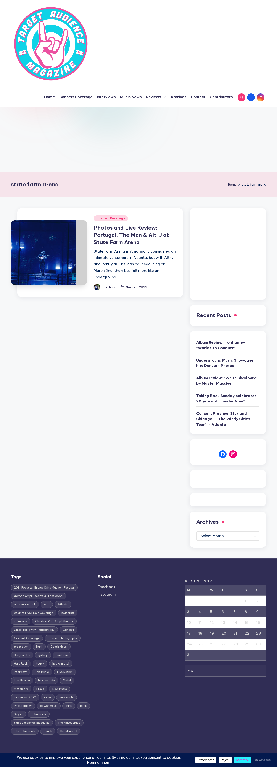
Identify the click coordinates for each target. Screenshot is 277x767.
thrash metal (68, 731)
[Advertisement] (138, 139)
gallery (43, 655)
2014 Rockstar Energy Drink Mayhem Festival (44, 587)
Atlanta (63, 604)
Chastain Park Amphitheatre (54, 621)
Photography (23, 705)
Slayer (18, 714)
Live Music (42, 672)
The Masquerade (69, 722)
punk (69, 705)
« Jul (191, 670)
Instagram (107, 594)
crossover (21, 646)
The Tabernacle (24, 731)
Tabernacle (38, 714)
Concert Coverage (110, 218)
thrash (47, 731)
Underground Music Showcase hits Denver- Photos (224, 363)
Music (40, 689)
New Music (59, 689)
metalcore (21, 689)
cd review (20, 621)
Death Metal (59, 646)
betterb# (67, 613)
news (47, 697)
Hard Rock (21, 663)
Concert (68, 629)
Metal (67, 680)
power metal (48, 705)
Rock (83, 705)
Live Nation (64, 672)
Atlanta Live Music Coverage (33, 613)
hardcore (62, 655)
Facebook (106, 586)
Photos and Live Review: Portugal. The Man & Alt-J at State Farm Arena (131, 234)
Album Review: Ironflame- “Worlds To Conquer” (220, 345)
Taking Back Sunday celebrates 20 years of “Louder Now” (226, 398)
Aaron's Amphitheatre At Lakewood (38, 596)
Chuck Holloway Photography (34, 629)
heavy (40, 663)
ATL (47, 604)
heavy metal (60, 663)
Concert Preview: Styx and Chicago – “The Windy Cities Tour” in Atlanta (223, 419)
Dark (39, 646)
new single (67, 697)
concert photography (62, 638)
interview (20, 672)
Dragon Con (22, 655)
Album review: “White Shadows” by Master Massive (226, 381)
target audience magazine (32, 722)
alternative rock (25, 604)
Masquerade (46, 680)
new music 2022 (25, 697)
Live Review (22, 680)
